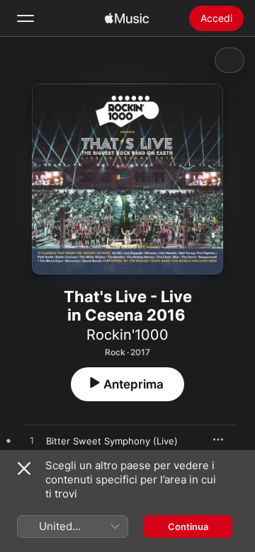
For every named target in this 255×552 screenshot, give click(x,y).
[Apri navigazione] (25, 18)
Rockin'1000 (127, 334)
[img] (127, 18)
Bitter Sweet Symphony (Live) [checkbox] (112, 441)
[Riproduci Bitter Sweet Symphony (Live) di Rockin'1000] (32, 441)
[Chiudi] (24, 468)
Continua (188, 526)
